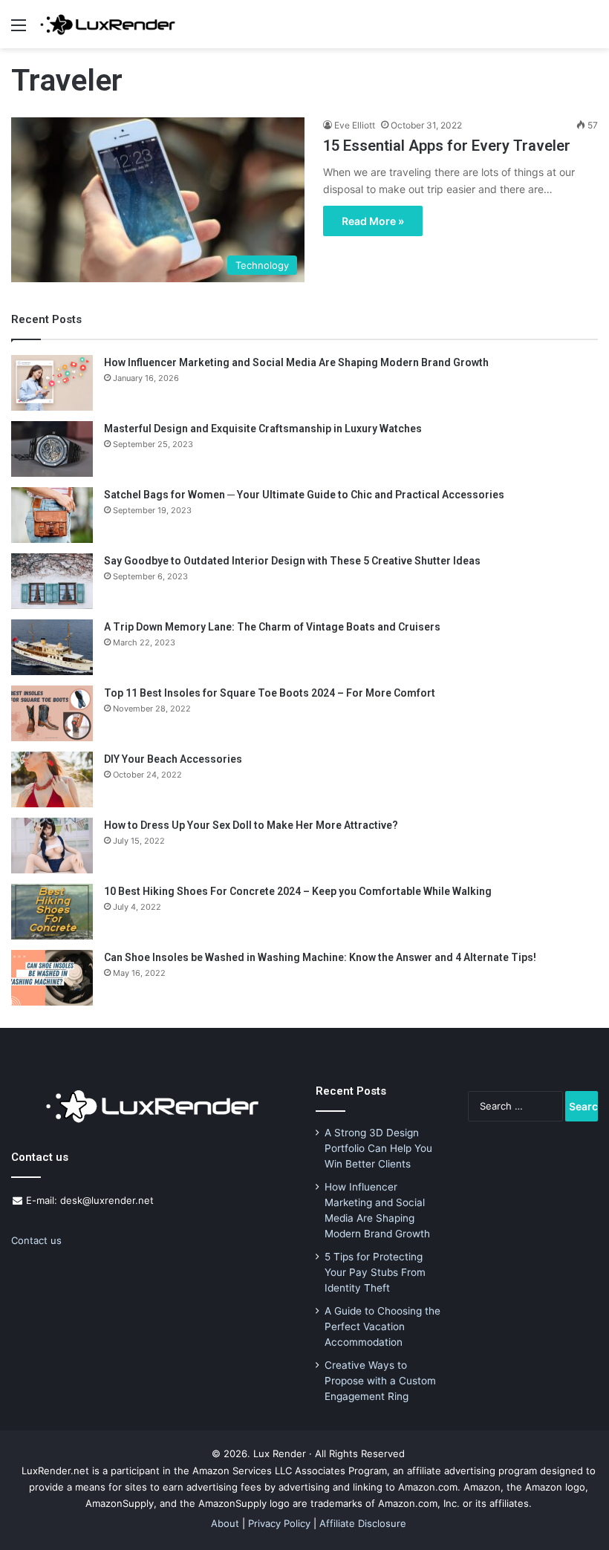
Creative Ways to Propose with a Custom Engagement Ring (380, 1380)
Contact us (36, 1240)
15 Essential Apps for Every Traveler (446, 145)
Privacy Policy (279, 1523)
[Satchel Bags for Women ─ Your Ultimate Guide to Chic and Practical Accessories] (52, 515)
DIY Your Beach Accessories (173, 759)
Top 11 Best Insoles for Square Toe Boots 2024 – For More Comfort (269, 693)
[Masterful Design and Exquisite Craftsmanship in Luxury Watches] (52, 449)
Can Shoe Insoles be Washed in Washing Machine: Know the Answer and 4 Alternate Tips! (320, 957)
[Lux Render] (107, 24)
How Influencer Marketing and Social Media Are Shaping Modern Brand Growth (296, 362)
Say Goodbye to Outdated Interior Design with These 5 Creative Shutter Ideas (292, 561)
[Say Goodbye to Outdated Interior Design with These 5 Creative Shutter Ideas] (52, 581)
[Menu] (18, 30)
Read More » (373, 221)
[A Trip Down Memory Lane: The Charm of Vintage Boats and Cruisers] (52, 647)
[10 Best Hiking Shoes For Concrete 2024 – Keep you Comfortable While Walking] (52, 912)
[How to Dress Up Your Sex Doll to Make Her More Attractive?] (52, 845)
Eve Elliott (354, 125)
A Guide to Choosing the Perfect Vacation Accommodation (382, 1326)
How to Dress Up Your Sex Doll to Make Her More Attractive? (251, 825)
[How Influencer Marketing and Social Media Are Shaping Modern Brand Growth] (52, 383)
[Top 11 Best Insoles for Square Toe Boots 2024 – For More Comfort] (52, 713)
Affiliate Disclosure (362, 1523)
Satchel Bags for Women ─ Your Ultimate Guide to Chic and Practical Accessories (304, 495)
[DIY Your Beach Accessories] (52, 779)
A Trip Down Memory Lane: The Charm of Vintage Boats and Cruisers (272, 627)
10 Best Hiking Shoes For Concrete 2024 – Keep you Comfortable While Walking (298, 891)
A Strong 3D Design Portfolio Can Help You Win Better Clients (378, 1148)
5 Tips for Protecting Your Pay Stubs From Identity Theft (375, 1272)
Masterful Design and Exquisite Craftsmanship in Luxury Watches (263, 428)
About (225, 1523)
